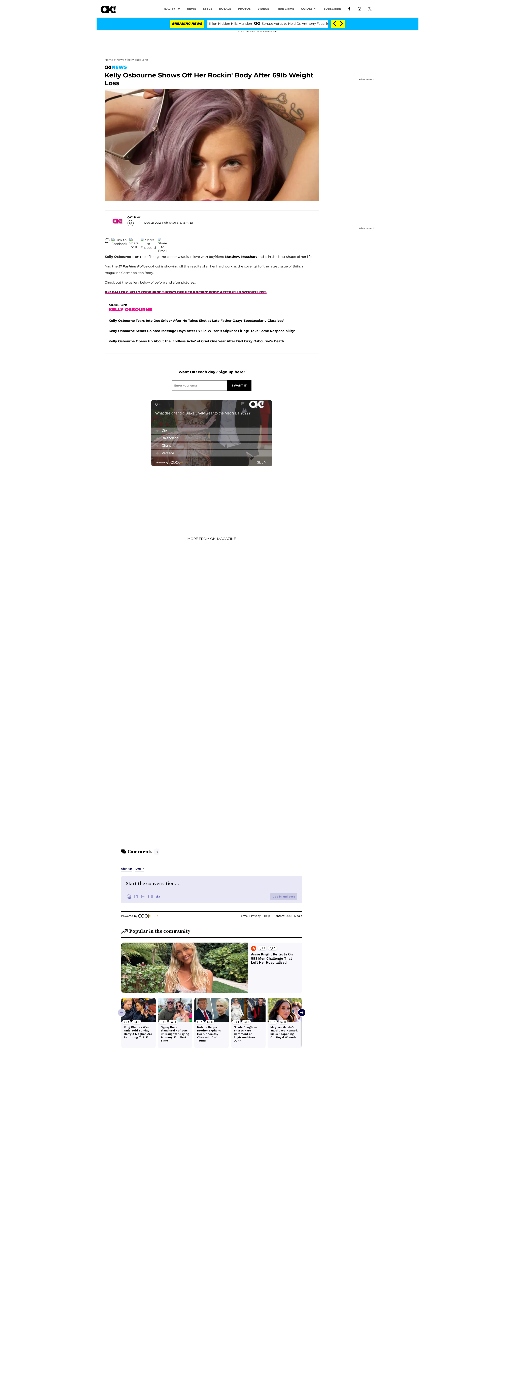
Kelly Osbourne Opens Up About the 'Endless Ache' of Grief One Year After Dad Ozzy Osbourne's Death (196, 341)
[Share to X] (134, 240)
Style (207, 8)
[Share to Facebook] (119, 240)
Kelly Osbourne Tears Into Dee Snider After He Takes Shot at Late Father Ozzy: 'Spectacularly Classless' (196, 321)
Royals (225, 8)
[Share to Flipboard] (148, 240)
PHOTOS (244, 8)
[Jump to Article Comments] (107, 240)
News (120, 60)
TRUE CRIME (285, 8)
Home (109, 60)
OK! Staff (133, 217)
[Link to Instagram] (359, 8)
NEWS (191, 8)
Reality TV (171, 8)
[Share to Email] (162, 240)
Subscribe (332, 8)
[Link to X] (370, 8)
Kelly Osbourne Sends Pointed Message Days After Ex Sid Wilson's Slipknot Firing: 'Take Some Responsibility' (202, 331)
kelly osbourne (137, 60)
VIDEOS (263, 8)
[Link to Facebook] (349, 8)
